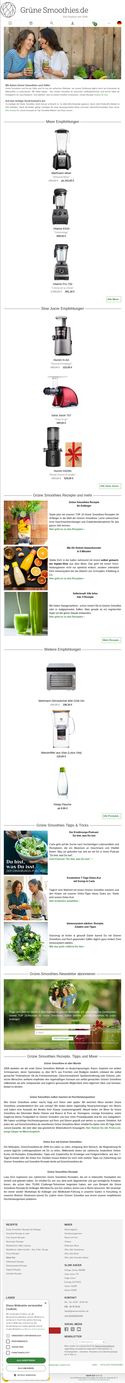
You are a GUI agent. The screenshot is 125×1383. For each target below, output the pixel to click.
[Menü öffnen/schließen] (10, 23)
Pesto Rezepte (12, 1253)
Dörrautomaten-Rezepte (16, 1266)
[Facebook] (66, 1329)
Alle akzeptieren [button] (26, 1360)
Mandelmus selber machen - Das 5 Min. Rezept (27, 1249)
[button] (26, 1375)
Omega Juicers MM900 (74, 1270)
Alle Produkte (111, 816)
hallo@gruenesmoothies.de (76, 1311)
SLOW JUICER (73, 1265)
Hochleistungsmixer (73, 1233)
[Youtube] (79, 1329)
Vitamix (67, 1242)
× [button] (45, 1303)
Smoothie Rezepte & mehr (17, 1233)
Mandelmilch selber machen (18, 1245)
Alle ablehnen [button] (26, 1368)
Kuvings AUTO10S (72, 1282)
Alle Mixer (113, 299)
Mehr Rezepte (111, 640)
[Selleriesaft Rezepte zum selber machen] (26, 614)
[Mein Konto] (72, 23)
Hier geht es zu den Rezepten (66, 529)
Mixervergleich (70, 1229)
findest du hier (101, 95)
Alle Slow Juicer (109, 486)
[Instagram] (73, 1329)
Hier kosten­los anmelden (64, 901)
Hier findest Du (12, 110)
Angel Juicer (69, 1278)
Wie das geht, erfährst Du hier (67, 946)
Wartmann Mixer (71, 1245)
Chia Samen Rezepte (15, 1237)
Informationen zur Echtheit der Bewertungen (94, 1380)
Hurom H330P (70, 1290)
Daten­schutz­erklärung (104, 1346)
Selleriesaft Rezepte (15, 1262)
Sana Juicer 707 (71, 1274)
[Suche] (52, 23)
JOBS (94, 1365)
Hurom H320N (70, 1286)
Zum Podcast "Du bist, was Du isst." (70, 859)
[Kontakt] (31, 23)
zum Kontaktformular (73, 1316)
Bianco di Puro (70, 1237)
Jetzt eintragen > (62, 1038)
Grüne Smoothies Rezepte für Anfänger (23, 1229)
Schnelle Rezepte (14, 1273)
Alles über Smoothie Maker (76, 1257)
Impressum (65, 1365)
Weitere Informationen (35, 1329)
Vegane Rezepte (13, 1270)
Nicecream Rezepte (14, 1242)
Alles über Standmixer (74, 1249)
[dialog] (26, 1340)
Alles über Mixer (71, 1253)
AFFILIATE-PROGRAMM (111, 1365)
